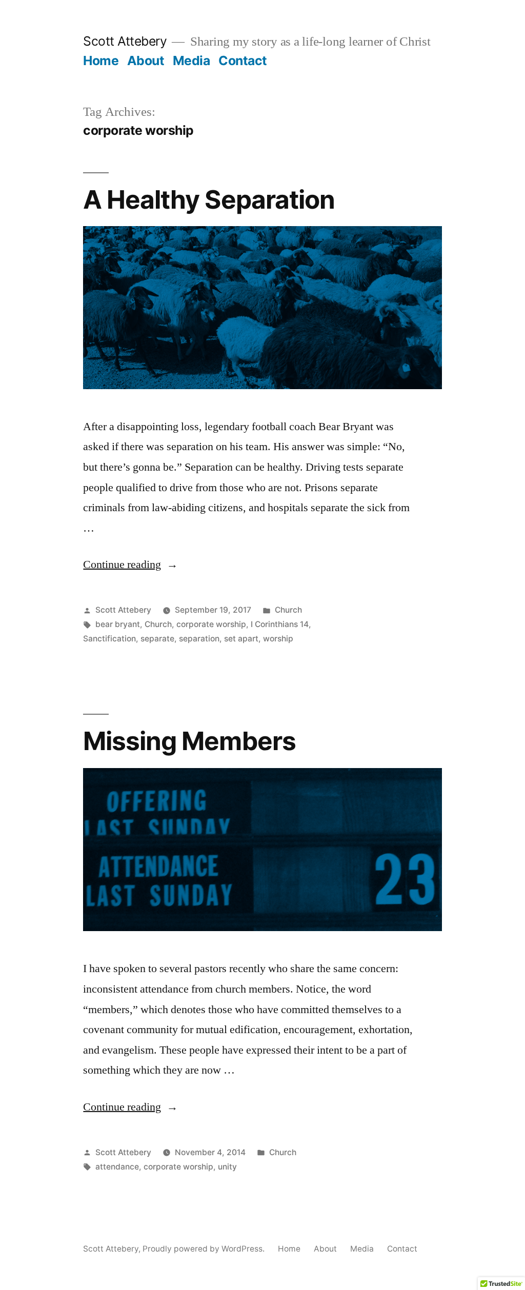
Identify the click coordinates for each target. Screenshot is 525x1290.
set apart (241, 638)
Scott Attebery (125, 41)
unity (227, 1167)
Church (288, 610)
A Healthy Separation (208, 199)
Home (100, 60)
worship (278, 638)
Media (191, 60)
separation (199, 638)
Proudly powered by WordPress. (205, 1249)
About (146, 60)
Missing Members (189, 740)
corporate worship (211, 624)
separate (157, 638)
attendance (117, 1167)
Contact (242, 60)
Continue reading (130, 564)
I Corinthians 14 (280, 624)
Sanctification (109, 638)
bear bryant (117, 624)
